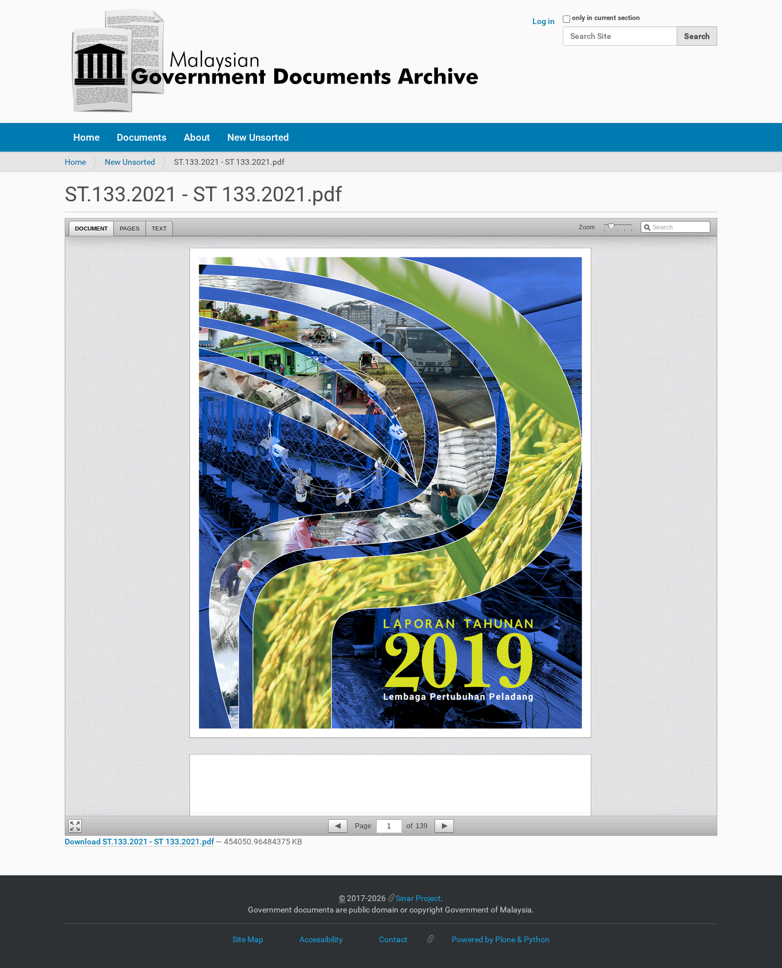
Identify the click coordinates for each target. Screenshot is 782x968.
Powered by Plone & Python (501, 939)
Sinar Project (418, 898)
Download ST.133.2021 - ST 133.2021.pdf (139, 841)
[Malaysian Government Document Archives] (271, 61)
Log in (543, 21)
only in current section (606, 18)
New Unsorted (258, 137)
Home (86, 137)
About (197, 137)
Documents (142, 137)
